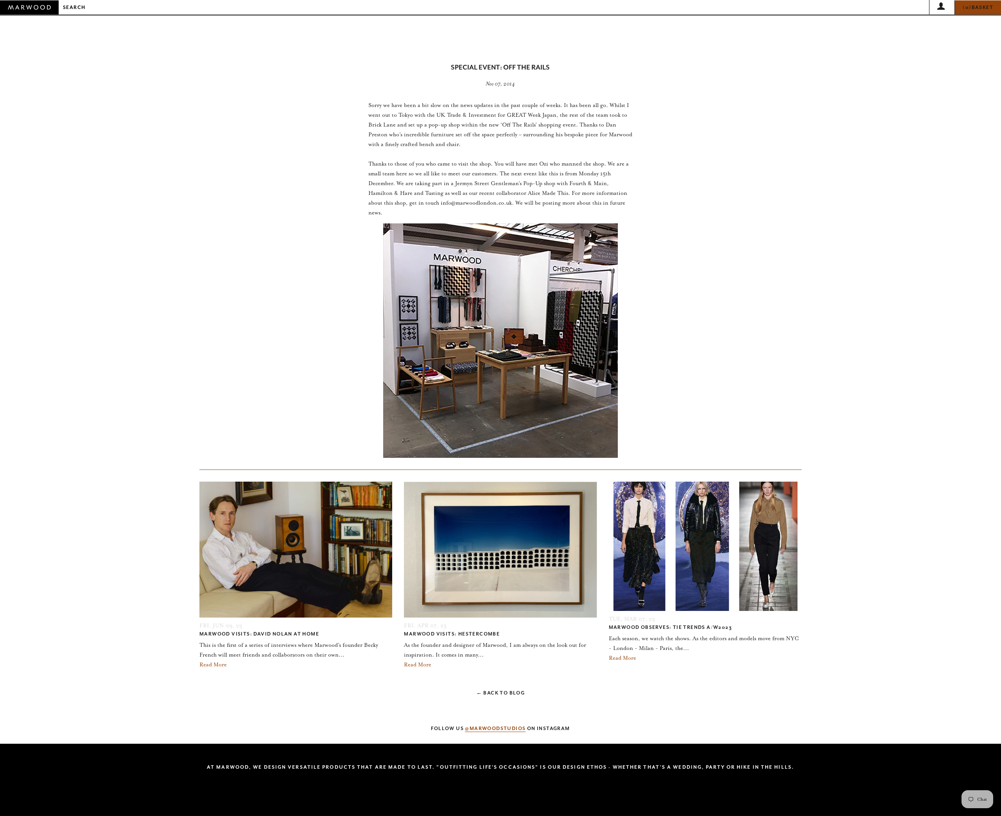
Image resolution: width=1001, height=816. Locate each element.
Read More (213, 664)
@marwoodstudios (495, 728)
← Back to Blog (500, 693)
